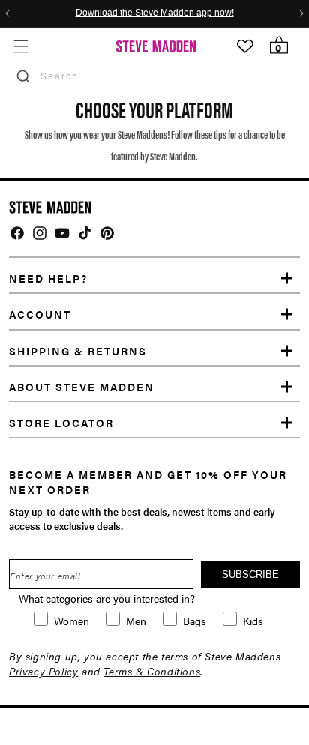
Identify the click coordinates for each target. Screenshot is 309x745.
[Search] (23, 76)
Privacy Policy (43, 670)
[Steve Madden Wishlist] (245, 46)
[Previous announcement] (7, 13)
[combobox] (155, 76)
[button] (21, 46)
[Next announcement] (301, 13)
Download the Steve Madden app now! (155, 13)
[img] (17, 233)
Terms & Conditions (152, 670)
